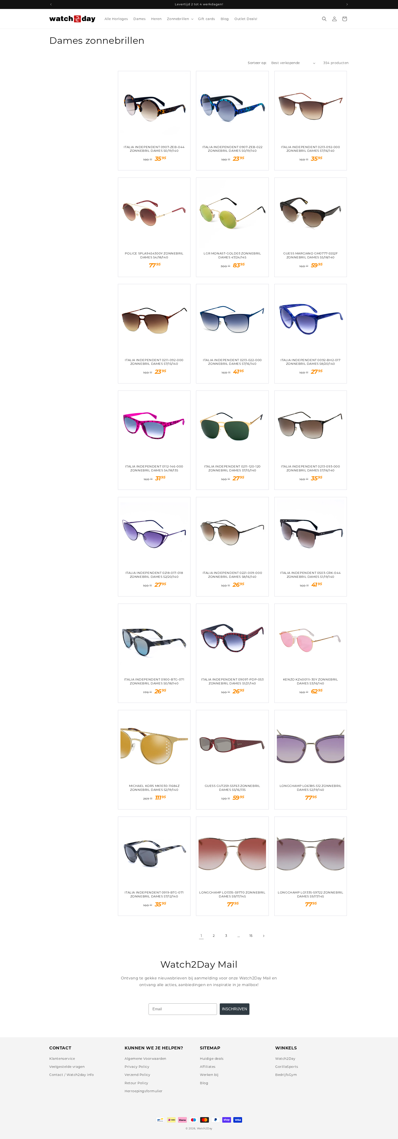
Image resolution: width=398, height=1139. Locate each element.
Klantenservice (62, 1059)
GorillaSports (286, 1067)
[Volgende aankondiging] (347, 4)
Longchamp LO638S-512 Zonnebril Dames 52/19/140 (311, 787)
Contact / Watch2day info (71, 1075)
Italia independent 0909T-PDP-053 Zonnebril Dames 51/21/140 (232, 681)
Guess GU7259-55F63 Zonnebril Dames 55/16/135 (232, 787)
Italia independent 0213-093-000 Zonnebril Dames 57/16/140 (310, 468)
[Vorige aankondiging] (51, 4)
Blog (204, 1083)
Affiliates (208, 1067)
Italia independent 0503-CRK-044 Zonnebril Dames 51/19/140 (310, 574)
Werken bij (209, 1075)
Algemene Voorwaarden (145, 1059)
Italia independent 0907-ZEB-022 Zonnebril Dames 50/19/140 (232, 149)
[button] (179, 19)
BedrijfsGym (286, 1075)
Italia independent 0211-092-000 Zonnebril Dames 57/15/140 (154, 362)
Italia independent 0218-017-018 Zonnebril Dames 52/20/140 (154, 574)
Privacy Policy (137, 1067)
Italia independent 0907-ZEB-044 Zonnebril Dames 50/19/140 (154, 149)
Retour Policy (136, 1083)
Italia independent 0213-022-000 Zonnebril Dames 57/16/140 (232, 362)
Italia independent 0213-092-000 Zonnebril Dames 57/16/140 (310, 149)
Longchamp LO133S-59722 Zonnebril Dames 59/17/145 (310, 894)
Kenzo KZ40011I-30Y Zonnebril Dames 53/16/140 (310, 681)
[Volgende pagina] (263, 936)
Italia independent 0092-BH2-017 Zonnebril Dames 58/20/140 (311, 362)
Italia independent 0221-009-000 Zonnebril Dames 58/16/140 (232, 574)
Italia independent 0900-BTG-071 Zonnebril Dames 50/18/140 (154, 681)
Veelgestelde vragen (67, 1067)
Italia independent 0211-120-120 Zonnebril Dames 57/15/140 (232, 468)
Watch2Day (285, 1059)
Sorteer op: (257, 63)
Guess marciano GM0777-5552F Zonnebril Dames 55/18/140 (310, 255)
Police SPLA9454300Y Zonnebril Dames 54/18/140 (154, 255)
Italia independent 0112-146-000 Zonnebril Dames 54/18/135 (154, 468)
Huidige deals (212, 1059)
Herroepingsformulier (144, 1091)
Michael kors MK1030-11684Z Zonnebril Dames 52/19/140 (154, 787)
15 (251, 936)
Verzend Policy (137, 1075)
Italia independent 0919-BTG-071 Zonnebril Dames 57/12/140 (154, 894)
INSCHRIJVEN (234, 1009)
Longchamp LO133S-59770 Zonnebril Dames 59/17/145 (232, 894)
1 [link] (201, 936)
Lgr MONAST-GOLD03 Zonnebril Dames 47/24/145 (232, 255)
